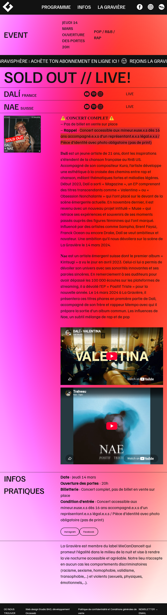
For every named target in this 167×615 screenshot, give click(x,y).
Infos (84, 7)
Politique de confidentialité (92, 609)
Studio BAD (45, 609)
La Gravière (111, 7)
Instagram (70, 531)
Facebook (88, 531)
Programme (56, 7)
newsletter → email (148, 611)
